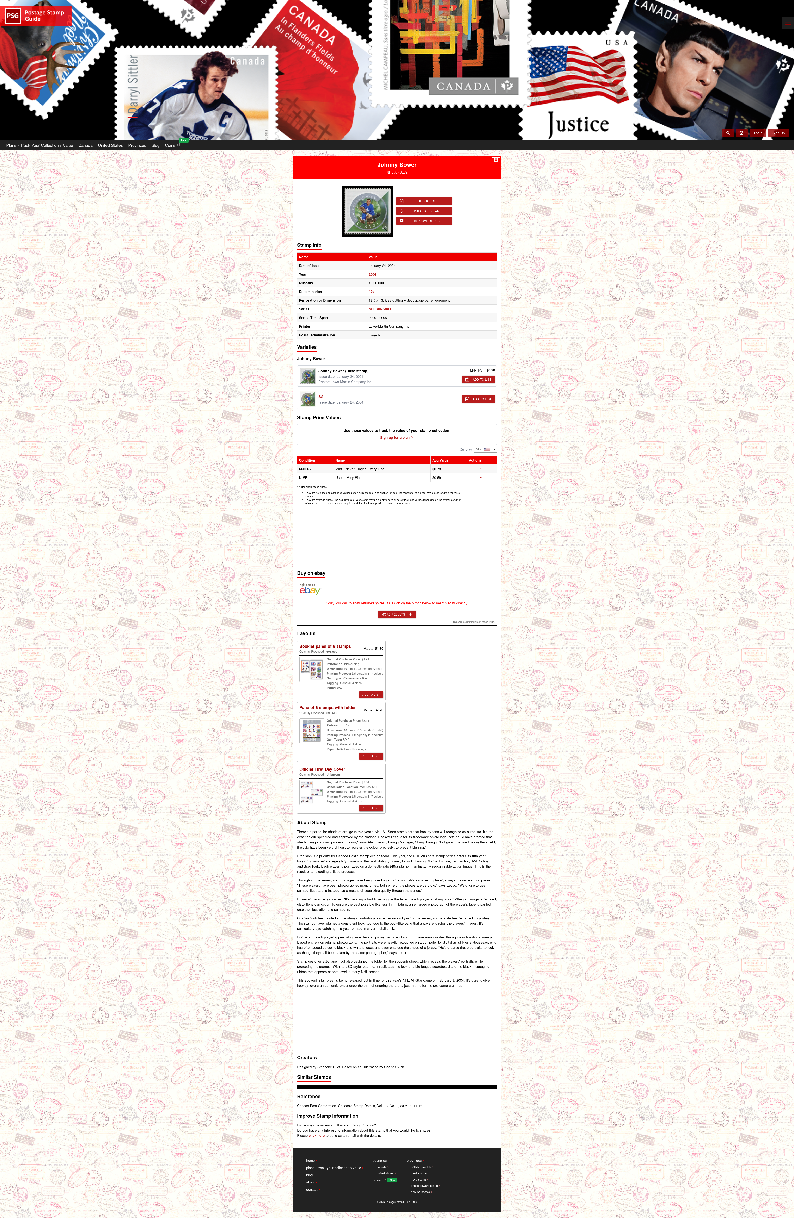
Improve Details (427, 221)
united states (385, 1173)
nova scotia (418, 1179)
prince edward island (424, 1185)
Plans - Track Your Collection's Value (39, 145)
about (310, 1182)
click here (317, 1135)
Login (758, 132)
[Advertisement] (397, 536)
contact (312, 1189)
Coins (173, 144)
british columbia (421, 1167)
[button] (482, 468)
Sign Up (778, 132)
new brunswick (420, 1192)
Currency (466, 449)
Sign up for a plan (395, 437)
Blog (156, 145)
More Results (393, 614)
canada (381, 1167)
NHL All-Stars (380, 308)
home (310, 1160)
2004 (372, 274)
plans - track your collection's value (333, 1167)
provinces (414, 1160)
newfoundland (420, 1173)
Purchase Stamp (428, 211)
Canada (85, 145)
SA (321, 396)
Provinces (137, 145)
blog (309, 1174)
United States (110, 145)
